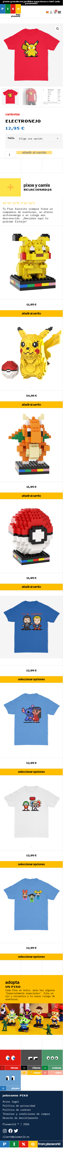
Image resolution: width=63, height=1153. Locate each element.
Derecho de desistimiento (20, 1118)
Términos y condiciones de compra (26, 1114)
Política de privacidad (19, 1105)
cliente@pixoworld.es (16, 1136)
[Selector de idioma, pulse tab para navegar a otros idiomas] (47, 12)
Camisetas (12, 114)
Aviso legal (11, 1101)
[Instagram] (5, 1131)
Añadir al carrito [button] (31, 313)
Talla (11, 138)
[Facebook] (10, 1131)
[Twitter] (16, 1131)
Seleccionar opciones (31, 679)
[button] (59, 12)
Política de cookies (17, 1109)
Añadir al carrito (34, 152)
